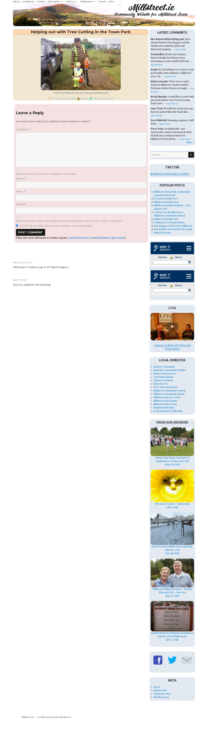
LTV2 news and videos (165, 387)
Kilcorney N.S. (160, 383)
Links (111, 1)
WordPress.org (161, 697)
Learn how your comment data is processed (96, 237)
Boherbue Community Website (169, 370)
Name (20, 178)
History (70, 1)
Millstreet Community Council (169, 390)
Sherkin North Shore (164, 407)
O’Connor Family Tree (166, 198)
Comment (23, 129)
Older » (190, 142)
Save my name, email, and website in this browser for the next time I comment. (69, 221)
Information (53, 1)
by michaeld (69, 98)
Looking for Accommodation (169, 222)
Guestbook (28, 1)
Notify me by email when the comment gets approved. (56, 226)
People (84, 98)
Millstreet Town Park (103, 98)
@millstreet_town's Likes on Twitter (170, 174)
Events (102, 1)
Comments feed (162, 693)
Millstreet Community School (168, 394)
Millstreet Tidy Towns (165, 404)
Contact (40, 1)
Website (21, 204)
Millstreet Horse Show (165, 400)
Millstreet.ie (27, 717)
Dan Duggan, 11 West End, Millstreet (173, 226)
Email (20, 191)
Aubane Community (164, 366)
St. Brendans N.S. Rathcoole (167, 411)
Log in (156, 687)
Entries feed (160, 690)
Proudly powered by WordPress (54, 717)
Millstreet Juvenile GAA (166, 202)
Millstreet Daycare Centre (167, 397)
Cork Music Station (163, 377)
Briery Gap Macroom (164, 373)
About (16, 1)
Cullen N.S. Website (163, 380)
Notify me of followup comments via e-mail (46, 174)
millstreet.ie (86, 1)
